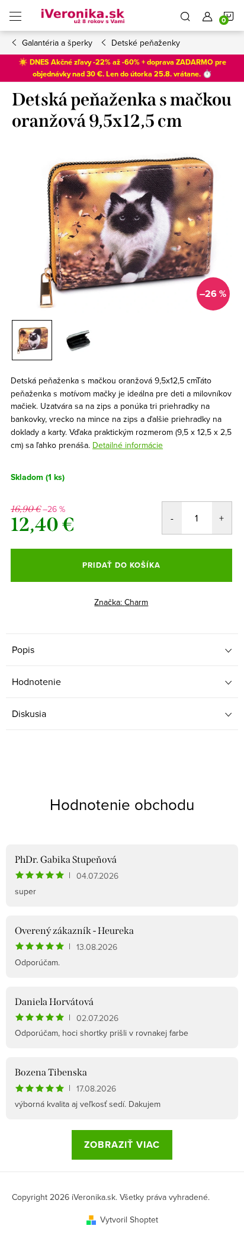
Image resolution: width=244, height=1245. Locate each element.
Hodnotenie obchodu (122, 804)
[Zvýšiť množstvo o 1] (222, 518)
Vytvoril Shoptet (129, 1219)
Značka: (121, 602)
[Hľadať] (185, 15)
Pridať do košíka (121, 565)
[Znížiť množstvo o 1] (172, 518)
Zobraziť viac (122, 1144)
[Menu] (15, 15)
